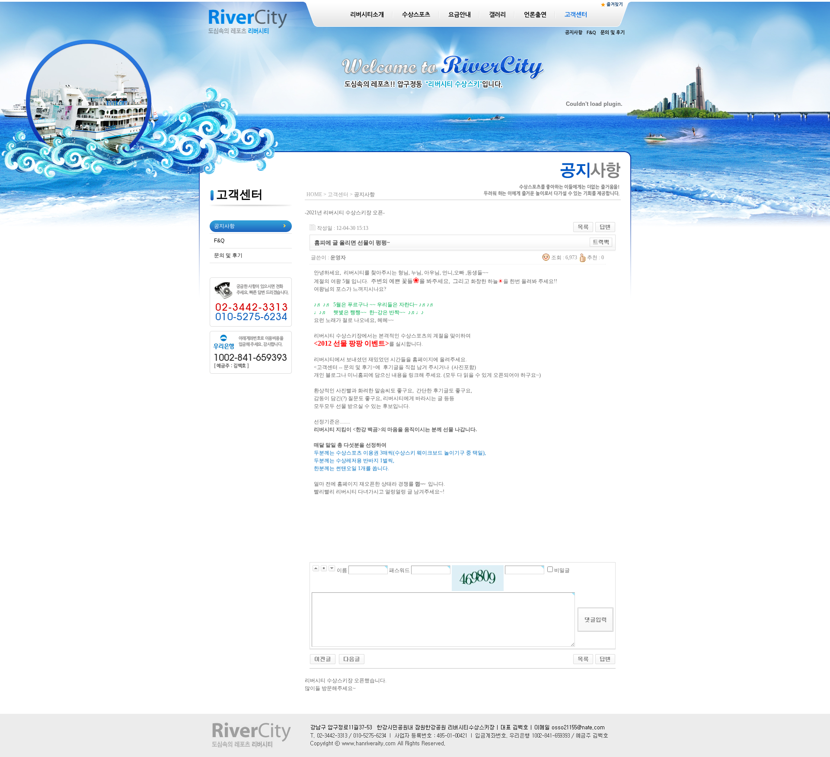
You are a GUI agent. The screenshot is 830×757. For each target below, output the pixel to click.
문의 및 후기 (612, 32)
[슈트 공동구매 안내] (323, 658)
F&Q (591, 32)
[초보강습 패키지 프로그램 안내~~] (351, 658)
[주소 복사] (601, 242)
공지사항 (573, 32)
